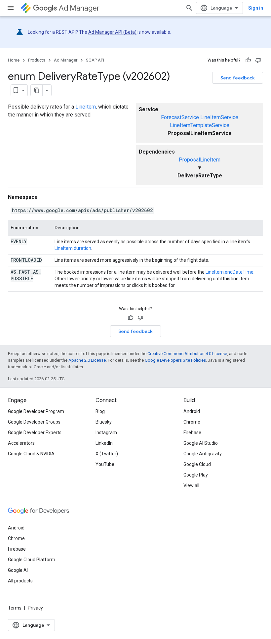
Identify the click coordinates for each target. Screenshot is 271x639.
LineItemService (219, 117)
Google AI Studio (200, 443)
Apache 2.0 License (87, 360)
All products (20, 580)
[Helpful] (248, 60)
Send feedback (237, 78)
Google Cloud (197, 464)
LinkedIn (104, 443)
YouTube (105, 464)
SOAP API (95, 60)
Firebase (192, 432)
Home (13, 60)
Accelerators (21, 443)
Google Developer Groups (34, 422)
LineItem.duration (73, 248)
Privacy (35, 608)
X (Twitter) (107, 453)
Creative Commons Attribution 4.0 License (187, 353)
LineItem (85, 107)
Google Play (195, 475)
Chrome (191, 422)
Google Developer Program (36, 411)
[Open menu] (10, 8)
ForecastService (180, 117)
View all (191, 485)
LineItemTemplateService (199, 125)
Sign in (255, 8)
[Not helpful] (258, 60)
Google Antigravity (202, 453)
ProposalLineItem (199, 160)
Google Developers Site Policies (175, 360)
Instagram (106, 432)
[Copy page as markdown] (37, 90)
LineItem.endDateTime (229, 272)
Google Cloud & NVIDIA (31, 453)
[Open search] (189, 8)
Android (191, 411)
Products (36, 60)
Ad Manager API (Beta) (112, 32)
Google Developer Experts (34, 432)
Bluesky (104, 422)
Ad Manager (79, 8)
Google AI (18, 570)
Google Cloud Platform (31, 559)
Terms (14, 608)
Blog (100, 411)
